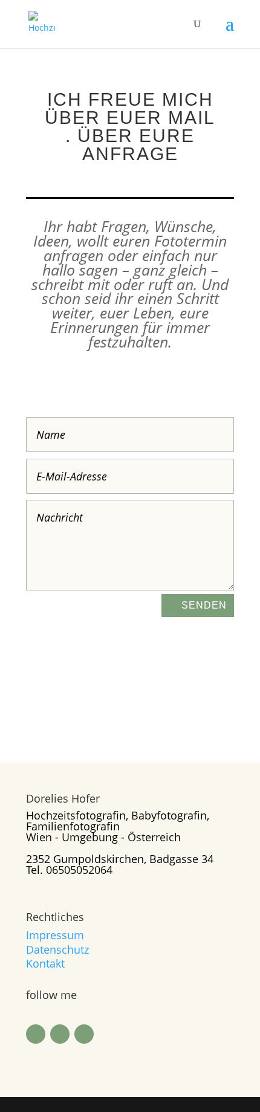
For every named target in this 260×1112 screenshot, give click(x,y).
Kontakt (45, 963)
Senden (204, 605)
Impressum (55, 935)
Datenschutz (57, 949)
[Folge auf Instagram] (60, 1034)
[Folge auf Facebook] (35, 1034)
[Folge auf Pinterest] (84, 1034)
